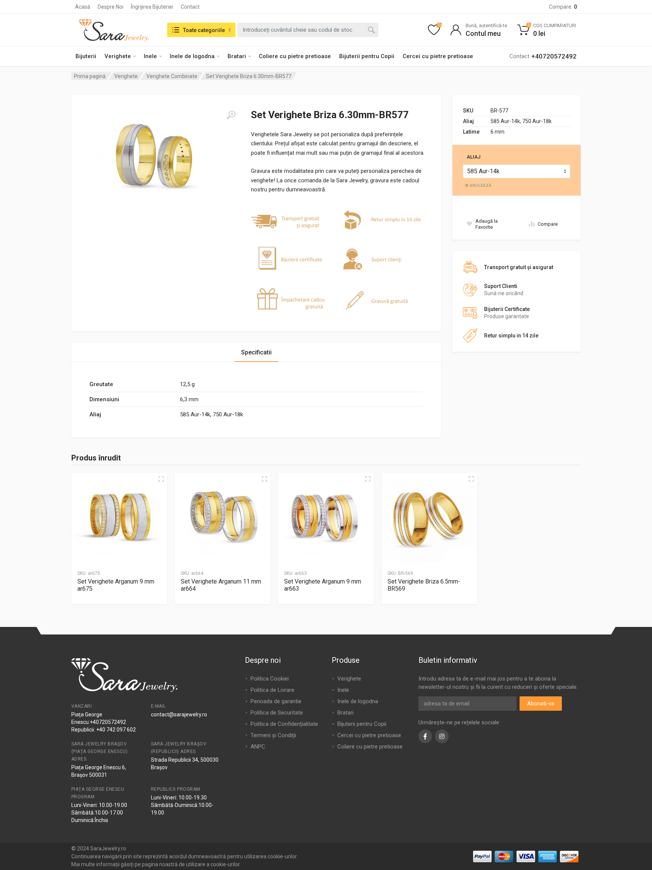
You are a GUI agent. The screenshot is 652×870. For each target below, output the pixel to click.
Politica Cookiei (270, 678)
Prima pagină (90, 76)
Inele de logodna (192, 56)
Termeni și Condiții (273, 735)
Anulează (480, 185)
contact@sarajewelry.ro (179, 714)
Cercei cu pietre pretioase (438, 56)
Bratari (237, 56)
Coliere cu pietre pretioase (295, 56)
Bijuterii (85, 56)
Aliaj (473, 157)
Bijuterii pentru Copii (366, 56)
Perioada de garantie (276, 701)
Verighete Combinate (171, 76)
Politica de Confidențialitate (284, 724)
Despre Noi (110, 7)
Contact (190, 7)
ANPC (258, 746)
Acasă (82, 7)
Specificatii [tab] (256, 352)
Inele (150, 56)
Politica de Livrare (272, 690)
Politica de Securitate (277, 712)
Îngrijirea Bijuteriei (152, 7)
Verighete (118, 56)
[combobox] (307, 30)
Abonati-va (540, 703)
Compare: (563, 7)
